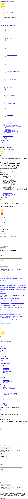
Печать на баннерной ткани (11, 125)
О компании (5, 137)
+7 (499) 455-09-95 (4, 25)
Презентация (5, 382)
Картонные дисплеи (7, 193)
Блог (4, 403)
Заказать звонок (12, 25)
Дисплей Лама (6, 27)
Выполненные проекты (8, 136)
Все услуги (5, 399)
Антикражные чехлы (7, 372)
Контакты (5, 138)
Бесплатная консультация (6, 341)
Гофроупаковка (8, 132)
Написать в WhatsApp (19, 203)
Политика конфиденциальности (7, 409)
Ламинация (7, 129)
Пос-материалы (6, 28)
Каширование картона (10, 130)
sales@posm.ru (6, 21)
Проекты (5, 400)
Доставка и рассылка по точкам (10, 394)
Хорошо (4, 498)
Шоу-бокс (5, 365)
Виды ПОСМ (6, 401)
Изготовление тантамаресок (11, 131)
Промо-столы (6, 366)
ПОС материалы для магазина (9, 194)
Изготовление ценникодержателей (13, 126)
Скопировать (3, 350)
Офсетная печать (9, 127)
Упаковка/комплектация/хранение (10, 393)
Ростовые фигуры (7, 373)
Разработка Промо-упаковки (9, 388)
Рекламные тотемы (7, 371)
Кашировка (5, 392)
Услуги (4, 124)
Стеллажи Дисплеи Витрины (9, 375)
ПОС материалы (6, 195)
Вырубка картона (9, 133)
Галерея (4, 134)
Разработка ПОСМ (7, 387)
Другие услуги (4, 385)
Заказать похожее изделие (6, 203)
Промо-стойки (6, 368)
